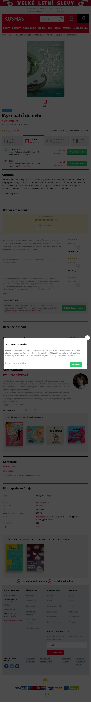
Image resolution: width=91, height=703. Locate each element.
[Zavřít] (87, 337)
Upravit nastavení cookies (15, 363)
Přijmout (76, 364)
